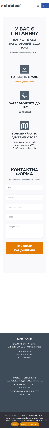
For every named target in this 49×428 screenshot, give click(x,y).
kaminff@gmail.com (24, 81)
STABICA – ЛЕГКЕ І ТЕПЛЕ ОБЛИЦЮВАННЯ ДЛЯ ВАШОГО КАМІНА (25, 379)
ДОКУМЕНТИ (25, 387)
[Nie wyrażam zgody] (46, 420)
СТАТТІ (33, 384)
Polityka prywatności (29, 424)
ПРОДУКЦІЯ (24, 394)
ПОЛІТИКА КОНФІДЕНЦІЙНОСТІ (24, 391)
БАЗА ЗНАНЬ (19, 384)
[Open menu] (38, 5)
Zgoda (14, 424)
